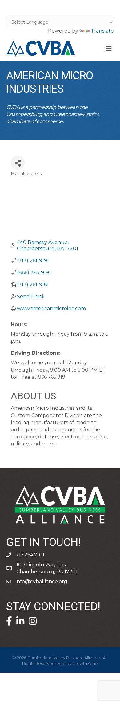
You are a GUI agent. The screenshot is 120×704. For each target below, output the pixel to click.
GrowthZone (85, 663)
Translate (102, 31)
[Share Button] (18, 163)
